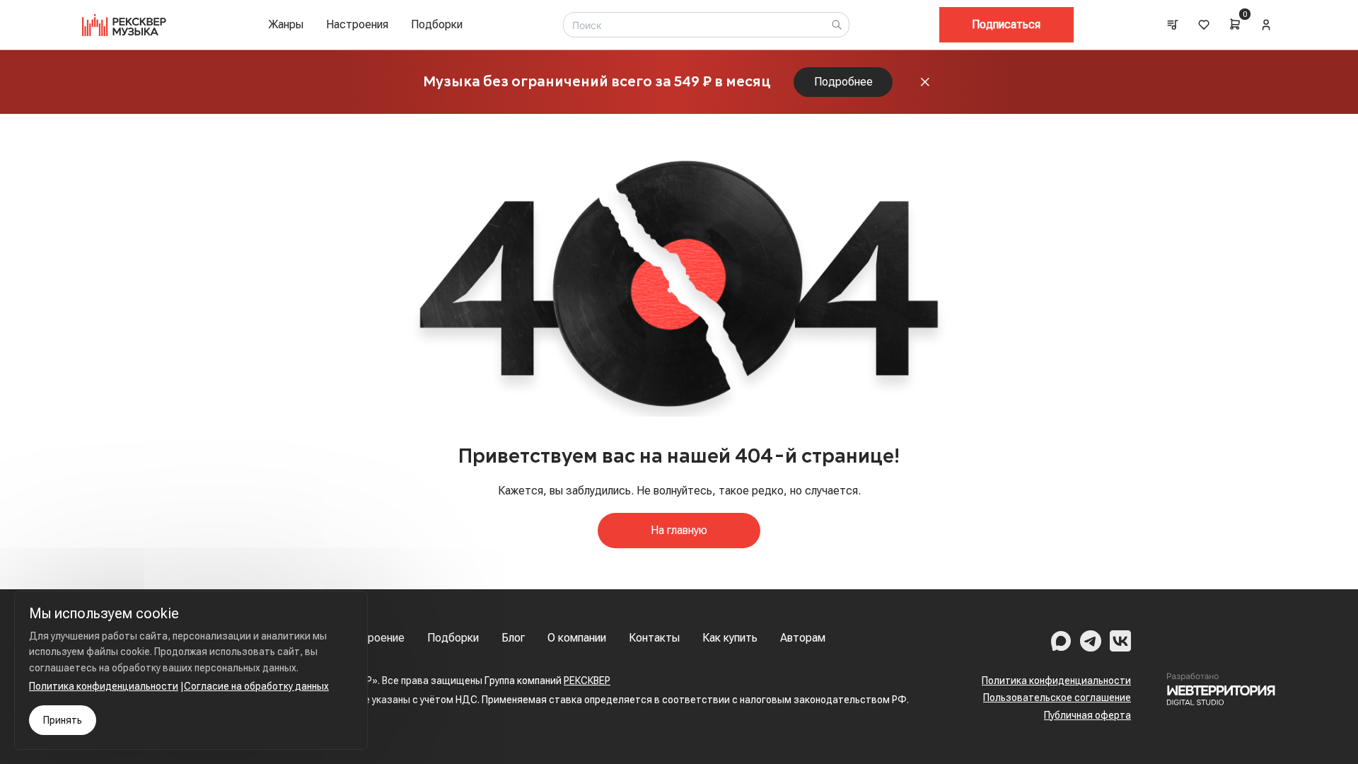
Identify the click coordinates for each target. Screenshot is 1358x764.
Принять (62, 720)
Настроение (373, 637)
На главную (679, 530)
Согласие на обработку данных (256, 686)
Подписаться (1006, 24)
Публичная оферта (1087, 715)
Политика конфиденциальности (1056, 680)
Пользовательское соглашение (1057, 697)
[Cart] (1235, 24)
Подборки (437, 24)
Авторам (802, 637)
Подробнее (843, 81)
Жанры (285, 24)
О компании (576, 637)
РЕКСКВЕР (587, 680)
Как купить (730, 637)
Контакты (654, 637)
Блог (513, 637)
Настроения (357, 24)
